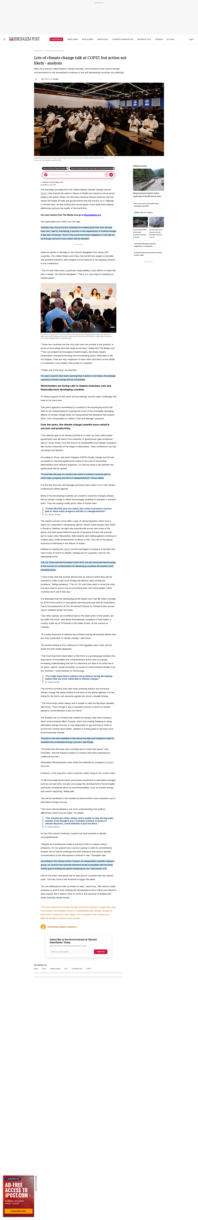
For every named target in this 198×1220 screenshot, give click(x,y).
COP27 (44, 193)
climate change (55, 968)
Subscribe (101, 952)
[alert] (18, 1196)
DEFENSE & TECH (144, 39)
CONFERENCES (56, 39)
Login (191, 39)
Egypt (36, 968)
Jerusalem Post (39, 50)
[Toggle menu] (4, 39)
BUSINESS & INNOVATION (122, 39)
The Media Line (76, 968)
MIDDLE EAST (102, 39)
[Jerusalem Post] (23, 39)
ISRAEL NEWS (72, 39)
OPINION (159, 39)
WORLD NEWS (87, 39)
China (44, 968)
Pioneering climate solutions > (62, 927)
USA (65, 968)
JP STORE (170, 39)
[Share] (36, 79)
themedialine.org (92, 215)
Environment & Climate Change (55, 50)
